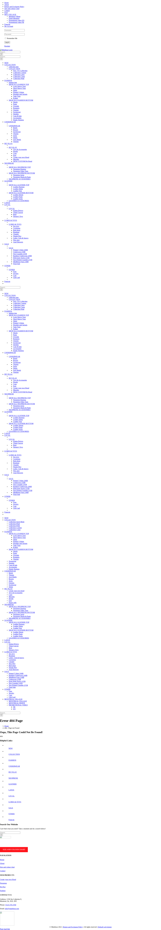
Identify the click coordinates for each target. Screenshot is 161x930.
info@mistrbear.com (12, 909)
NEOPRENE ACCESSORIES (19, 179)
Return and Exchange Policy (73, 927)
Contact (2, 871)
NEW (11, 748)
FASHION (12, 760)
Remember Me (12, 38)
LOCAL (12, 208)
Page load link (5, 929)
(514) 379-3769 (10, 905)
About (2, 863)
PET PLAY (13, 147)
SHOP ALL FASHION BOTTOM (21, 100)
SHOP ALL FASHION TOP (19, 84)
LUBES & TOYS (15, 224)
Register (7, 46)
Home (2, 860)
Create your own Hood (8, 879)
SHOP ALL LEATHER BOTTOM (21, 193)
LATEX (11, 790)
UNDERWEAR (14, 126)
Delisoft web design (105, 927)
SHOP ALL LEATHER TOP (19, 185)
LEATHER (13, 784)
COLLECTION (14, 69)
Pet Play (3, 887)
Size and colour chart (14, 849)
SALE (11, 248)
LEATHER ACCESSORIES (19, 201)
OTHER (12, 270)
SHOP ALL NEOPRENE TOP (20, 167)
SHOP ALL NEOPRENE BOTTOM (22, 173)
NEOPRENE (13, 778)
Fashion (2, 891)
